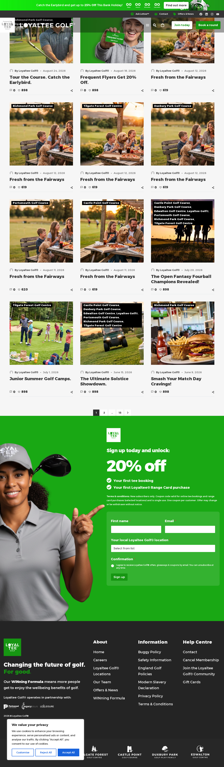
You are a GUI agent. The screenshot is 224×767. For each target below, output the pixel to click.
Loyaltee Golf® (197, 211)
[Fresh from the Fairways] (41, 134)
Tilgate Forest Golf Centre (102, 105)
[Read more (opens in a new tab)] (141, 14)
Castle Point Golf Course (101, 203)
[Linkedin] (206, 14)
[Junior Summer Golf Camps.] (41, 333)
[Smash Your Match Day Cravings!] (182, 333)
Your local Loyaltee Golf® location (140, 540)
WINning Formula (27, 682)
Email (170, 521)
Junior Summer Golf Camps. (40, 378)
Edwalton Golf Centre (170, 211)
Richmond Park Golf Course (33, 105)
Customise (22, 752)
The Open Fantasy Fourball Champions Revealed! (181, 279)
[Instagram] (212, 14)
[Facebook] (201, 14)
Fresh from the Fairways (178, 77)
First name (121, 521)
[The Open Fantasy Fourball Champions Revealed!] (182, 231)
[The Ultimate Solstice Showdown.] (112, 333)
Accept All (68, 752)
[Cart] (162, 25)
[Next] (128, 413)
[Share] (71, 90)
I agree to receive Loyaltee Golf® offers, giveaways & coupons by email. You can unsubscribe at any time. (165, 566)
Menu (147, 25)
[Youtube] (217, 14)
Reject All (46, 752)
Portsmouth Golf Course (30, 203)
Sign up (119, 577)
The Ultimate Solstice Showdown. (104, 381)
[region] (45, 739)
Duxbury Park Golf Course (172, 105)
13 (120, 412)
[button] (155, 25)
